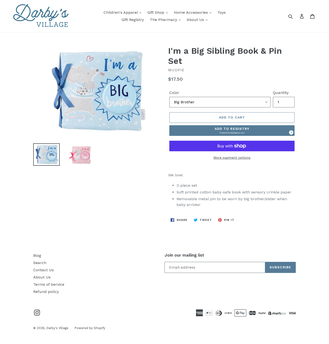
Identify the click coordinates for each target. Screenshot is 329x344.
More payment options (231, 157)
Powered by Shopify (89, 328)
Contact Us (43, 270)
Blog (37, 255)
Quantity (281, 92)
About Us (196, 19)
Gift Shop (156, 12)
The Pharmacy (164, 19)
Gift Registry (133, 19)
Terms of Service (48, 284)
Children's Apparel (121, 12)
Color (174, 92)
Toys (221, 12)
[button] (232, 130)
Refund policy (46, 291)
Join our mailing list (184, 255)
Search (39, 262)
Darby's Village (57, 328)
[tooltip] (291, 132)
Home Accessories (191, 12)
